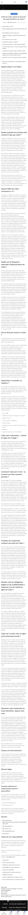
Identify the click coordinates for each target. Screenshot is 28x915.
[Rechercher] (14, 2)
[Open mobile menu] (1, 2)
